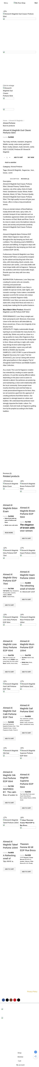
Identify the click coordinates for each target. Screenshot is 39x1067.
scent (10, 173)
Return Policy (6, 968)
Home (5, 120)
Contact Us (5, 975)
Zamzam (4, 931)
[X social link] (7, 1000)
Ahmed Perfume (9, 123)
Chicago (5, 1040)
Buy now (31, 157)
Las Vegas (5, 1043)
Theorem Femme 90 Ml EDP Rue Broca (28, 847)
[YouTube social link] (14, 1000)
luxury (5, 173)
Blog (3, 978)
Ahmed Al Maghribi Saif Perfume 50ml (27, 708)
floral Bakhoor (27, 209)
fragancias (26, 170)
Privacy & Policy (7, 958)
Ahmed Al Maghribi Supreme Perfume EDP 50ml (26, 780)
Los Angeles (6, 1036)
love (32, 170)
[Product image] (11, 495)
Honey (4, 944)
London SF (5, 1028)
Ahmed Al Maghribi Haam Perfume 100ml (27, 575)
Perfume (4, 927)
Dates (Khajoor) (7, 934)
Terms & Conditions (8, 964)
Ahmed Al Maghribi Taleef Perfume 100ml (10, 844)
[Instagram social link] (11, 1000)
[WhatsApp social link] (8, 176)
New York (5, 1025)
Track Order (5, 971)
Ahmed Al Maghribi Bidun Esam (10, 508)
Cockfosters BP (7, 1032)
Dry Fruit (4, 938)
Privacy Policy (32, 991)
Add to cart (18, 157)
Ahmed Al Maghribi (16, 120)
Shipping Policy (6, 961)
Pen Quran (5, 941)
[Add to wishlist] (5, 528)
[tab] (14, 179)
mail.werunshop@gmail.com (17, 917)
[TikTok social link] (18, 1000)
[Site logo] (19, 3)
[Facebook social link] (5, 176)
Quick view (5, 537)
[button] (26, 538)
